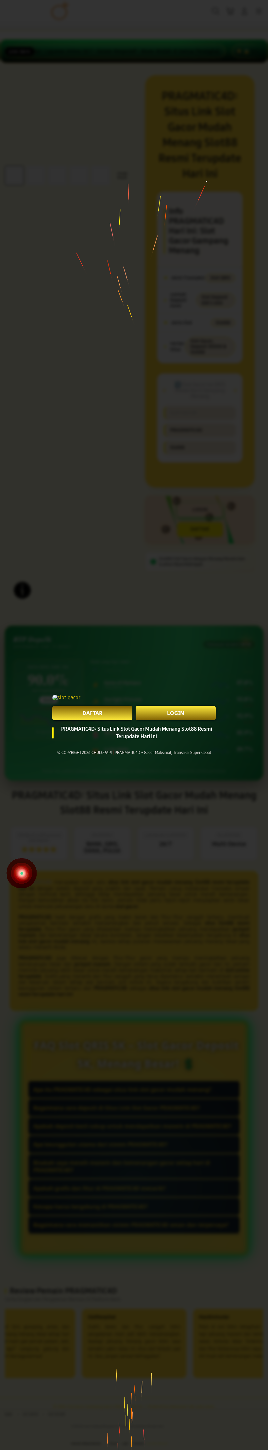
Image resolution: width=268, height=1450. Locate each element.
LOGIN (175, 713)
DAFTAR (92, 713)
